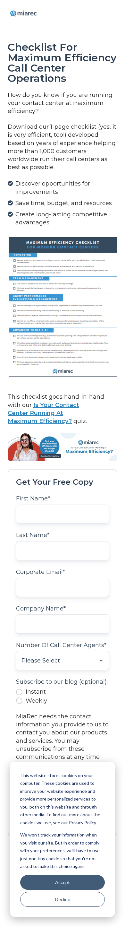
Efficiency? (55, 421)
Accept (62, 882)
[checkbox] (62, 696)
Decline (62, 899)
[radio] (62, 692)
